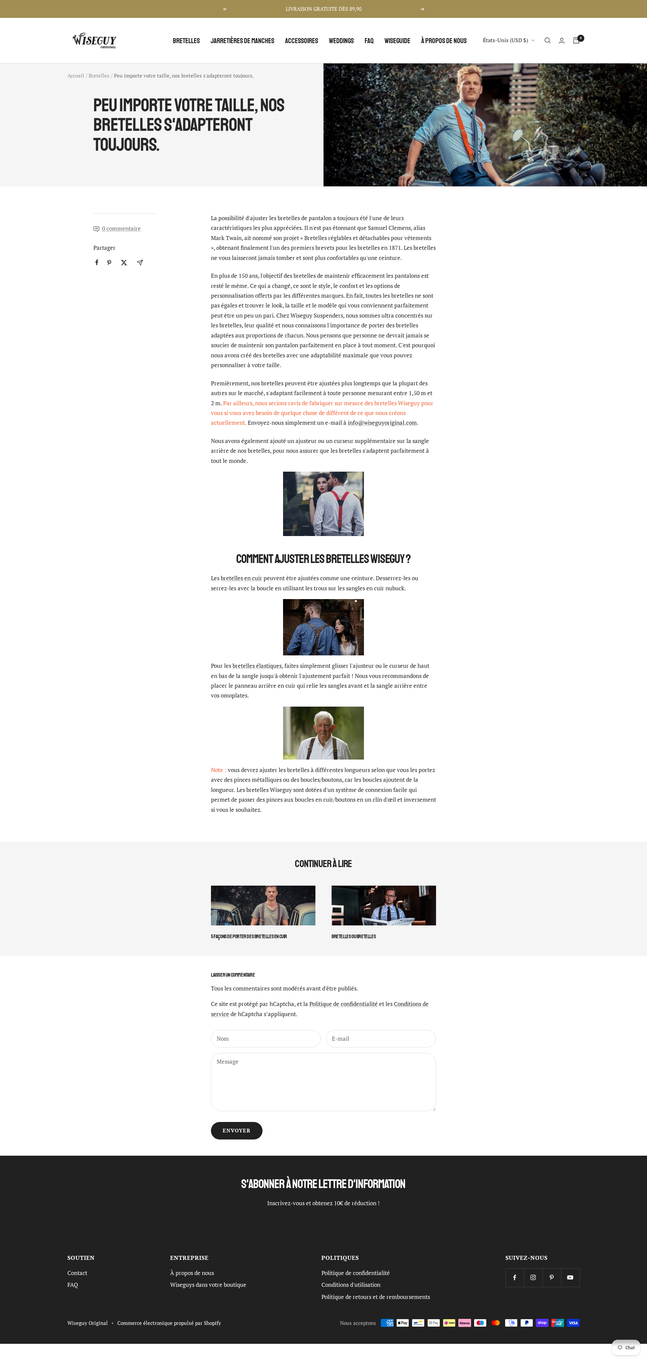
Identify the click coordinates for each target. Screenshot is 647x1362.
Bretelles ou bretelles (354, 936)
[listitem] (96, 262)
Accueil (75, 75)
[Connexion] (562, 40)
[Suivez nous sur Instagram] (533, 1277)
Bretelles (186, 41)
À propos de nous (444, 41)
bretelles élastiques (257, 666)
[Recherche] (548, 40)
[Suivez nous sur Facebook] (514, 1277)
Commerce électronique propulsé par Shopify (169, 1323)
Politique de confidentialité (343, 1004)
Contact (77, 1273)
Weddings (341, 41)
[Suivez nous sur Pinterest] (552, 1277)
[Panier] (576, 40)
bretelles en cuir (241, 578)
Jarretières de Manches (242, 41)
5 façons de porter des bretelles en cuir (249, 936)
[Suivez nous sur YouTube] (570, 1277)
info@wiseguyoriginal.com (382, 422)
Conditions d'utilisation (350, 1285)
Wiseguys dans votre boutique (208, 1285)
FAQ (369, 41)
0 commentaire (121, 228)
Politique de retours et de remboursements (375, 1297)
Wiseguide (397, 41)
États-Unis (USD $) (505, 40)
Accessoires (301, 41)
